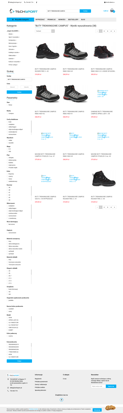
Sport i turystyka (14, 37)
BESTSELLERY (73, 19)
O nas (64, 378)
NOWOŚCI (61, 19)
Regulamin (38, 378)
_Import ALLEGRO (12, 31)
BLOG (83, 19)
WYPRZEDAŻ (40, 19)
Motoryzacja (12, 43)
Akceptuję (97, 410)
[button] (38, 374)
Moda (10, 34)
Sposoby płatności (40, 390)
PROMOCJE (51, 19)
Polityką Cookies (33, 409)
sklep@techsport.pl (16, 388)
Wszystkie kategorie (22, 19)
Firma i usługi (13, 65)
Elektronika (12, 55)
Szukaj (19, 92)
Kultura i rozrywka (14, 61)
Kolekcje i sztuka (14, 52)
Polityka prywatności (41, 381)
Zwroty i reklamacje (41, 384)
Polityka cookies (40, 387)
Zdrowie (11, 49)
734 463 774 (13, 391)
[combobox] (45, 31)
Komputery (12, 40)
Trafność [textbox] (38, 31)
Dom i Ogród (12, 46)
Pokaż (19, 361)
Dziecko (11, 58)
